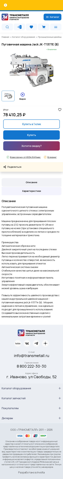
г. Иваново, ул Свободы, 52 (31, 376)
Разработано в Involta (31, 472)
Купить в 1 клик (31, 124)
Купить (31, 135)
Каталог (54, 16)
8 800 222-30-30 (31, 366)
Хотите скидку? (31, 146)
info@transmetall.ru (31, 355)
